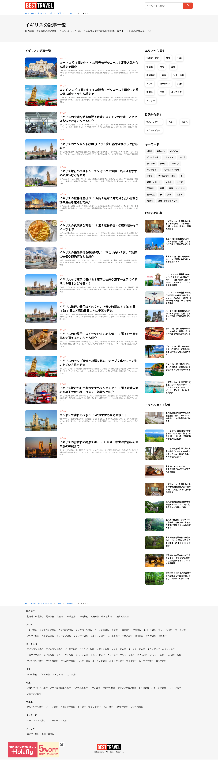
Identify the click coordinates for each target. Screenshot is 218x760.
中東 (162, 92)
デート (163, 163)
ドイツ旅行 (142, 655)
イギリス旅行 (103, 649)
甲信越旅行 (72, 616)
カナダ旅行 (72, 674)
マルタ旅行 (131, 661)
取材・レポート (153, 182)
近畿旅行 (95, 616)
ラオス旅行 (127, 636)
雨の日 (150, 201)
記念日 (179, 194)
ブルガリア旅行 (68, 661)
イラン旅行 (95, 688)
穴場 (169, 194)
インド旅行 (32, 630)
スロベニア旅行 (97, 655)
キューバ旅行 (52, 707)
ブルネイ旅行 (33, 636)
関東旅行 (50, 616)
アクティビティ (154, 130)
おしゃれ (161, 151)
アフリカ (151, 100)
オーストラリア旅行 (36, 720)
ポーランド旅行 (99, 661)
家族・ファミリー (177, 188)
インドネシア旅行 (48, 630)
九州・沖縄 (178, 75)
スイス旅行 (49, 655)
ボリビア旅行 (122, 707)
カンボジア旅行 (66, 630)
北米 (179, 83)
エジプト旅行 (33, 734)
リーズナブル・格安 (166, 176)
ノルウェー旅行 (157, 655)
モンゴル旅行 (113, 636)
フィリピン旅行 (165, 630)
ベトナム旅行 (48, 636)
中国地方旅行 (107, 616)
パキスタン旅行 (158, 688)
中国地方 (151, 75)
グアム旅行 (45, 674)
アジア (150, 83)
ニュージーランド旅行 (58, 720)
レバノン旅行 (174, 688)
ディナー (151, 163)
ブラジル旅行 (94, 707)
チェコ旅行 (112, 655)
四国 (164, 75)
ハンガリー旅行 (174, 655)
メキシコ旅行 (137, 707)
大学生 (169, 182)
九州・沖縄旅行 (123, 616)
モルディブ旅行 (97, 636)
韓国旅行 (126, 630)
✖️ (62, 744)
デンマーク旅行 (127, 655)
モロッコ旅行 (48, 734)
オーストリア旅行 (136, 649)
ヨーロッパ (165, 83)
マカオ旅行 (151, 636)
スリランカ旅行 (101, 630)
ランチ (150, 176)
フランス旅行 (52, 661)
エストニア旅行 (118, 649)
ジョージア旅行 (34, 694)
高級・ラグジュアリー (167, 201)
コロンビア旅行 (68, 707)
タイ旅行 (115, 630)
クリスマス (168, 157)
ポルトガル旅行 (116, 661)
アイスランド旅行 (35, 649)
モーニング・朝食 (171, 170)
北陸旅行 (60, 616)
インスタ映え (152, 157)
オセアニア (176, 92)
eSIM (149, 151)
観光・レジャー (154, 122)
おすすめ (174, 151)
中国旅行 (137, 630)
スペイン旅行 (81, 655)
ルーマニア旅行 (146, 661)
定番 (162, 188)
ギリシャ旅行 (168, 649)
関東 (168, 58)
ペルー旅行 (108, 707)
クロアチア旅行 (34, 655)
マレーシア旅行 (63, 636)
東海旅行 (84, 616)
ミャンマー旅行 (80, 636)
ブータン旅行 (181, 630)
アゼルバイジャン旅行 (37, 688)
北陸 (179, 58)
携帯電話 (151, 194)
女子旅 (180, 182)
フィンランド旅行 (35, 661)
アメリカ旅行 (58, 674)
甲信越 (150, 66)
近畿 (173, 66)
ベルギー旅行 (84, 661)
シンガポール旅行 (83, 630)
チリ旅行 (82, 707)
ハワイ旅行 (32, 674)
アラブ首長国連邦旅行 (60, 688)
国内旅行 (30, 611)
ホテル (185, 122)
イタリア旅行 (71, 649)
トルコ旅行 (144, 688)
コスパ (182, 157)
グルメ (171, 122)
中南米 (150, 92)
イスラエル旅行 (80, 688)
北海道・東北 (153, 58)
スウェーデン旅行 (64, 655)
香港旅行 (162, 636)
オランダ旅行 (153, 649)
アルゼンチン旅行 (35, 707)
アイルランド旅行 (54, 649)
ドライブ (175, 163)
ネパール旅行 (149, 630)
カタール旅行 (109, 688)
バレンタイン (152, 170)
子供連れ (151, 188)
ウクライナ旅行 (87, 649)
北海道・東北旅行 (35, 616)
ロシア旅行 (161, 661)
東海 (162, 66)
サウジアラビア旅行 (127, 688)
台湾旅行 (139, 636)
